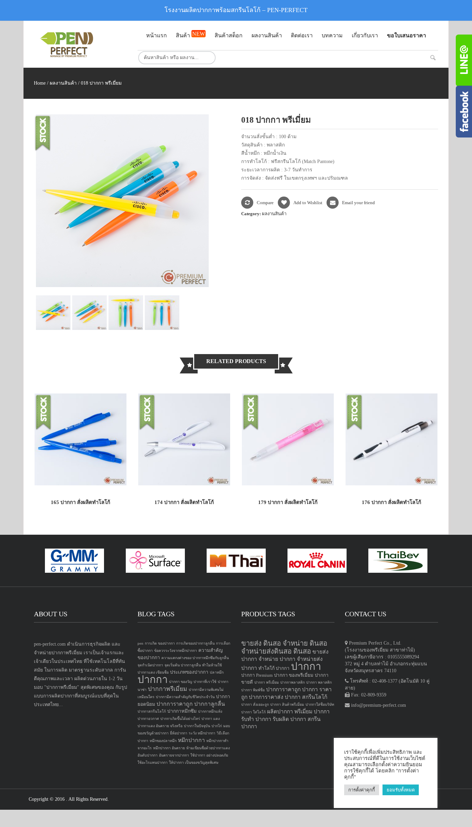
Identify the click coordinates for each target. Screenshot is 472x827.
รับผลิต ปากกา (289, 719)
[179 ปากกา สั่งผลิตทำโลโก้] (288, 438)
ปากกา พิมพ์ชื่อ (253, 690)
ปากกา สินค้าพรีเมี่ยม (287, 704)
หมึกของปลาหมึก (163, 741)
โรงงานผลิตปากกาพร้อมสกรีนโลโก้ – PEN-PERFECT (236, 10)
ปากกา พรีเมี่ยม (266, 682)
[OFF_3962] (163, 312)
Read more (50, 472)
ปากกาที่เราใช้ (204, 682)
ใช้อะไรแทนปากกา (153, 762)
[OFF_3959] (90, 312)
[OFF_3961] (126, 312)
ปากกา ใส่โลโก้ (253, 712)
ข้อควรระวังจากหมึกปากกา (175, 651)
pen (140, 643)
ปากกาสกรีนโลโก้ (152, 711)
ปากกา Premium (257, 675)
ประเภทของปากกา (189, 672)
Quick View (111, 472)
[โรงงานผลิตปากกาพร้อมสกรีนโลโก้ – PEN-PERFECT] (80, 44)
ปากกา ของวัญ (180, 682)
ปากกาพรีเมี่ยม (167, 688)
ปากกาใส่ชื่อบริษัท (319, 704)
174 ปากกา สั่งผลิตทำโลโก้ (184, 502)
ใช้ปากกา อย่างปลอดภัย (209, 755)
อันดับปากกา (148, 755)
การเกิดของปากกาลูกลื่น (195, 643)
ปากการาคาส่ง (266, 697)
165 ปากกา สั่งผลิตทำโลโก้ (80, 502)
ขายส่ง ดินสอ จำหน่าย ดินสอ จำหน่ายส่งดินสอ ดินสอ (284, 647)
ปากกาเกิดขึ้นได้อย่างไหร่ (180, 719)
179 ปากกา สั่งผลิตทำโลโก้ (288, 502)
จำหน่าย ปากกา (276, 659)
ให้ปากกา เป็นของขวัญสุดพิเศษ (193, 762)
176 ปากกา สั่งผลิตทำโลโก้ (391, 502)
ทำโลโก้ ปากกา (274, 668)
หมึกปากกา (191, 740)
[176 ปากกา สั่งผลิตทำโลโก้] (391, 438)
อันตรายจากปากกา (174, 755)
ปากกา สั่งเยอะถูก (255, 704)
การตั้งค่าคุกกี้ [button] (361, 789)
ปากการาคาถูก (175, 704)
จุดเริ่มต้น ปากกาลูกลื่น (182, 665)
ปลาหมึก (217, 672)
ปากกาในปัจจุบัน (197, 726)
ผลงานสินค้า (63, 83)
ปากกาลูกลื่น (209, 704)
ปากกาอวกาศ (148, 719)
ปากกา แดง (210, 719)
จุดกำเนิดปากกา (150, 665)
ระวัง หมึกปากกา (202, 733)
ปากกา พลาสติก (319, 682)
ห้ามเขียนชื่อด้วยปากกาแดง (208, 748)
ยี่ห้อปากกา (178, 733)
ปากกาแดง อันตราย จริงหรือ (160, 726)
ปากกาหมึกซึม (182, 711)
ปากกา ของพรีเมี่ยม (293, 675)
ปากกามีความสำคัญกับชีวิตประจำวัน (185, 697)
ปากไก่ (216, 726)
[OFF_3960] (54, 312)
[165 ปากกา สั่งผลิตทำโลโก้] (80, 438)
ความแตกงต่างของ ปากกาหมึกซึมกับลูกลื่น (195, 658)
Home (40, 83)
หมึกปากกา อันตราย (169, 748)
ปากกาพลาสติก (292, 682)
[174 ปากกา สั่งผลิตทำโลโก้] (184, 438)
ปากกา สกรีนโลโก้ (306, 697)
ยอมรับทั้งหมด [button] (401, 789)
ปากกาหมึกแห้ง (210, 711)
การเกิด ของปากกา (160, 643)
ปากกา (153, 679)
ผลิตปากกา (280, 711)
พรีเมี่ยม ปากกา (312, 711)
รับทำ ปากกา (256, 719)
